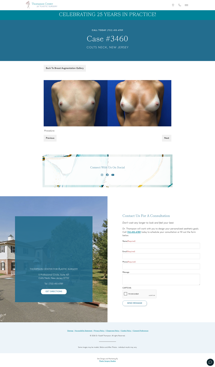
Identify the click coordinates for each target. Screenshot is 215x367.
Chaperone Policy (113, 331)
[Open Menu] (186, 5)
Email (129, 252)
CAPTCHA (127, 288)
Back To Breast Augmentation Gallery (65, 68)
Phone (129, 262)
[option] (107, 103)
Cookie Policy (126, 331)
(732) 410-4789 (115, 30)
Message (126, 272)
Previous (50, 138)
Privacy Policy (99, 331)
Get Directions (53, 292)
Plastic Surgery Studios (107, 361)
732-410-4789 (134, 232)
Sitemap (70, 331)
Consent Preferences (140, 331)
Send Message (134, 303)
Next (166, 138)
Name (129, 241)
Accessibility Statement (84, 331)
